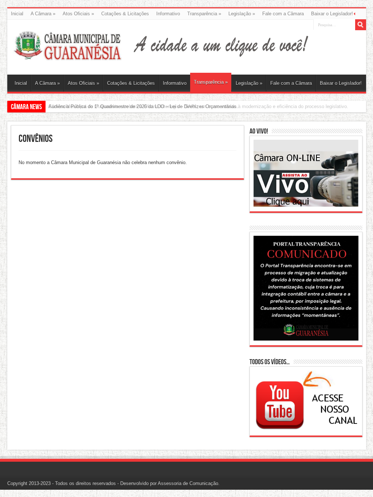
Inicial (17, 13)
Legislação (241, 13)
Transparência (204, 13)
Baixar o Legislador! (332, 13)
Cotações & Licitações (125, 13)
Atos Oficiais (78, 13)
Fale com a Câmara (283, 13)
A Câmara (43, 13)
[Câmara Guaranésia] (67, 56)
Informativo (168, 13)
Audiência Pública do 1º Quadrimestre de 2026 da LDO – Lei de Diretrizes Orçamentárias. (143, 106)
